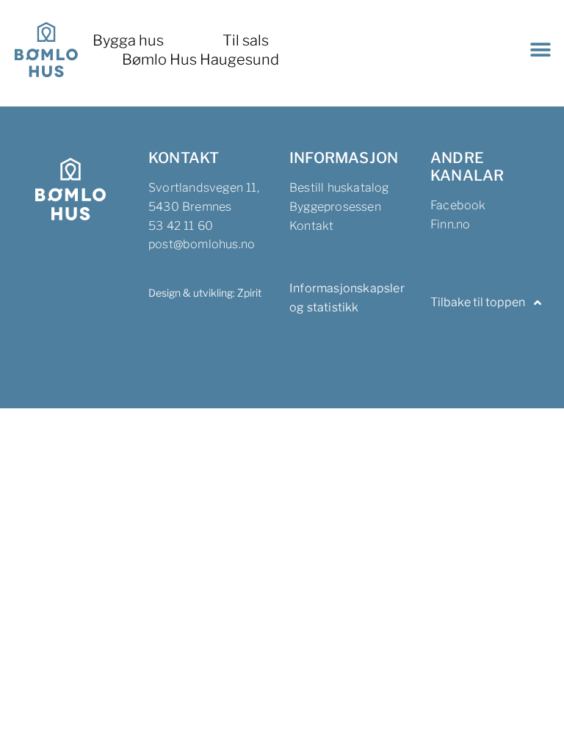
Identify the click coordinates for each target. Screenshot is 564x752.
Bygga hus (128, 40)
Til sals (246, 40)
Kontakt (311, 226)
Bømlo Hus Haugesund (200, 59)
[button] (540, 49)
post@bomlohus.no (201, 244)
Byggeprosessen (335, 207)
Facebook (458, 205)
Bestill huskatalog (339, 188)
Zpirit (249, 292)
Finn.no (450, 224)
